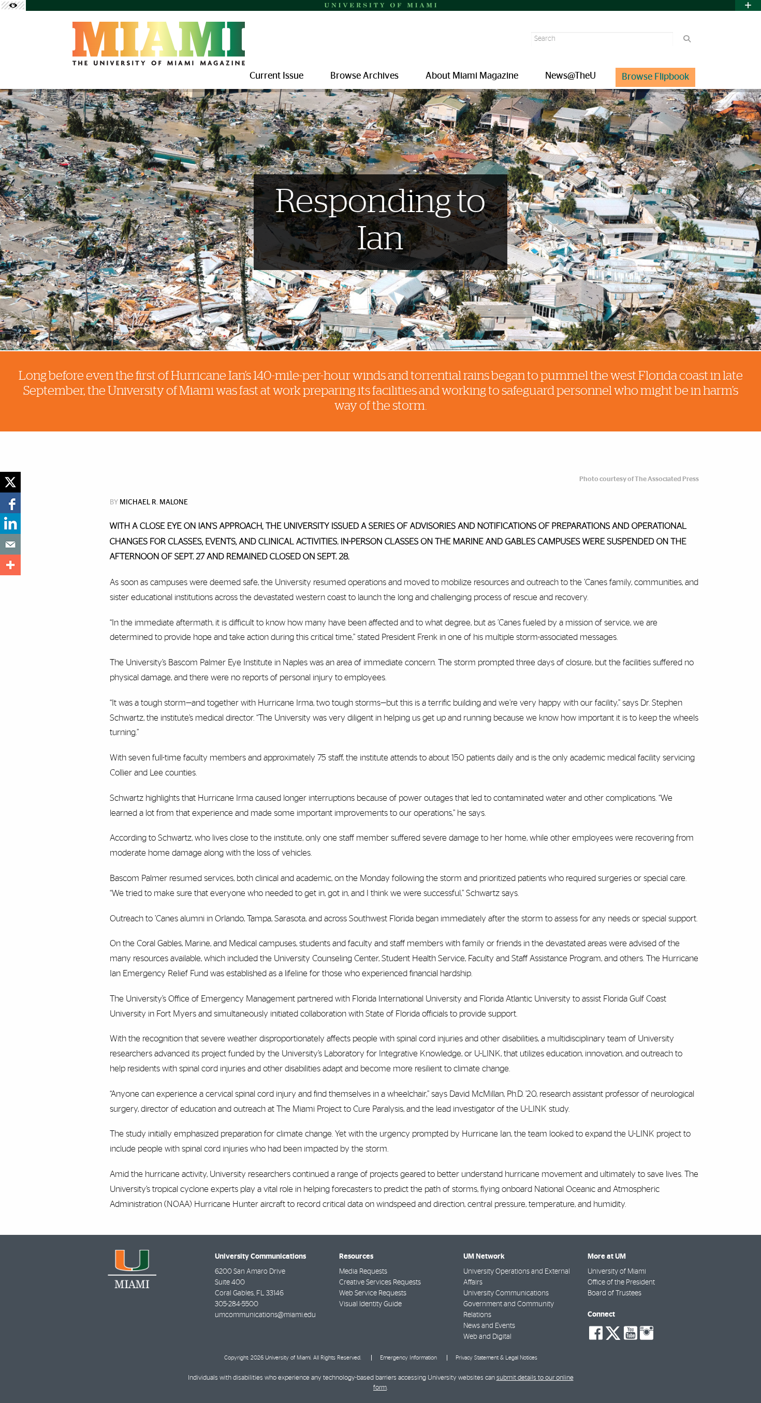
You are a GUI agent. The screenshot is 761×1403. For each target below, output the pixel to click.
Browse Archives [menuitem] (364, 76)
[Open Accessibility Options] (13, 5)
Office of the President (621, 1282)
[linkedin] (10, 523)
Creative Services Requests (380, 1282)
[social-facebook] (596, 1333)
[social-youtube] (630, 1333)
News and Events (489, 1326)
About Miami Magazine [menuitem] (472, 76)
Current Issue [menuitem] (276, 76)
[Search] (686, 39)
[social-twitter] (613, 1332)
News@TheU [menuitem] (570, 76)
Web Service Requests (372, 1293)
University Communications (506, 1293)
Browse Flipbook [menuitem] (655, 77)
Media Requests (363, 1271)
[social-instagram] (646, 1333)
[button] (738, 1374)
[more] (10, 565)
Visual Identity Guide (370, 1304)
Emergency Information (408, 1358)
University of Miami (617, 1271)
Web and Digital (487, 1336)
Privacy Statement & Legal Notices (496, 1358)
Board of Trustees (614, 1293)
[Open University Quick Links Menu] (748, 5)
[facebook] (10, 502)
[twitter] (10, 482)
